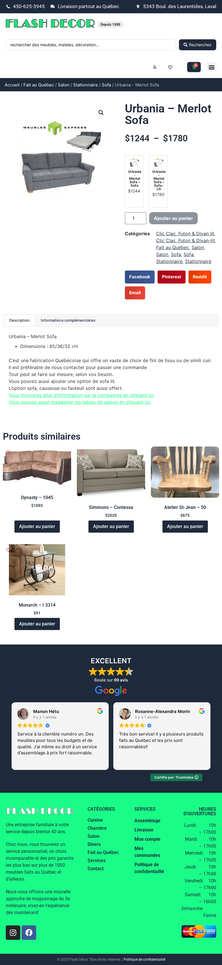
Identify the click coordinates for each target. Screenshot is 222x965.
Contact (95, 868)
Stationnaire (85, 85)
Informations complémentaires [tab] (68, 320)
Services (97, 860)
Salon (63, 85)
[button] (211, 67)
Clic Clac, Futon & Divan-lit (185, 240)
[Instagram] (13, 932)
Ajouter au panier (173, 218)
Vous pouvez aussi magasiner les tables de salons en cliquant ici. (80, 402)
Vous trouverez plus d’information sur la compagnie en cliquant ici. (82, 395)
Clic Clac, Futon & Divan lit (185, 233)
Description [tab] (19, 320)
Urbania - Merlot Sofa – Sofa (134, 178)
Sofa (106, 85)
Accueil (12, 85)
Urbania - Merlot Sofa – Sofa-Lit (159, 180)
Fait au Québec (38, 85)
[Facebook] (29, 932)
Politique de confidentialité (144, 959)
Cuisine (95, 820)
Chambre (97, 828)
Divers (94, 844)
